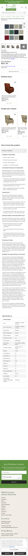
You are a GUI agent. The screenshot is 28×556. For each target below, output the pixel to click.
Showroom (3, 502)
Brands (2, 501)
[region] (14, 547)
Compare (10, 103)
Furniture (3, 16)
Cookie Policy (12, 546)
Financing (3, 506)
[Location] (22, 7)
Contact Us (3, 511)
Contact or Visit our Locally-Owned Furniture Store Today (14, 2)
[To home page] (11, 7)
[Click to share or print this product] (24, 23)
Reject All (7, 553)
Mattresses (3, 499)
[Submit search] (24, 13)
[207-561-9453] (25, 7)
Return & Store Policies (6, 515)
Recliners (23, 16)
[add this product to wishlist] (24, 27)
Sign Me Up (14, 482)
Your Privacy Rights (14, 549)
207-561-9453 (8, 525)
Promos (3, 513)
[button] (2, 7)
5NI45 (6, 67)
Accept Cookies (20, 553)
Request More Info (15, 71)
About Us (3, 509)
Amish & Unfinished (5, 504)
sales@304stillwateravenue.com (11, 527)
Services (3, 508)
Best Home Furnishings (10, 66)
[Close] (26, 540)
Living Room (8, 16)
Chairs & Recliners (16, 16)
